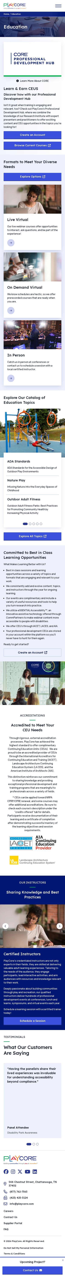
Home (6, 14)
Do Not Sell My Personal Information (23, 1248)
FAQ (6, 1229)
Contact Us (10, 1217)
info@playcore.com (22, 1203)
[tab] (25, 524)
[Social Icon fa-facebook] (6, 1171)
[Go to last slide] (5, 926)
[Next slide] (60, 926)
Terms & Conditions (14, 1253)
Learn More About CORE (34, 80)
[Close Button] (63, 1260)
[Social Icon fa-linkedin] (35, 1171)
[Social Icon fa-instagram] (13, 1171)
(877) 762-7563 (18, 1191)
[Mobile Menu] (58, 6)
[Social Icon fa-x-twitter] (20, 1171)
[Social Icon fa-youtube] (27, 1171)
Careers (8, 1211)
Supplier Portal (13, 1223)
